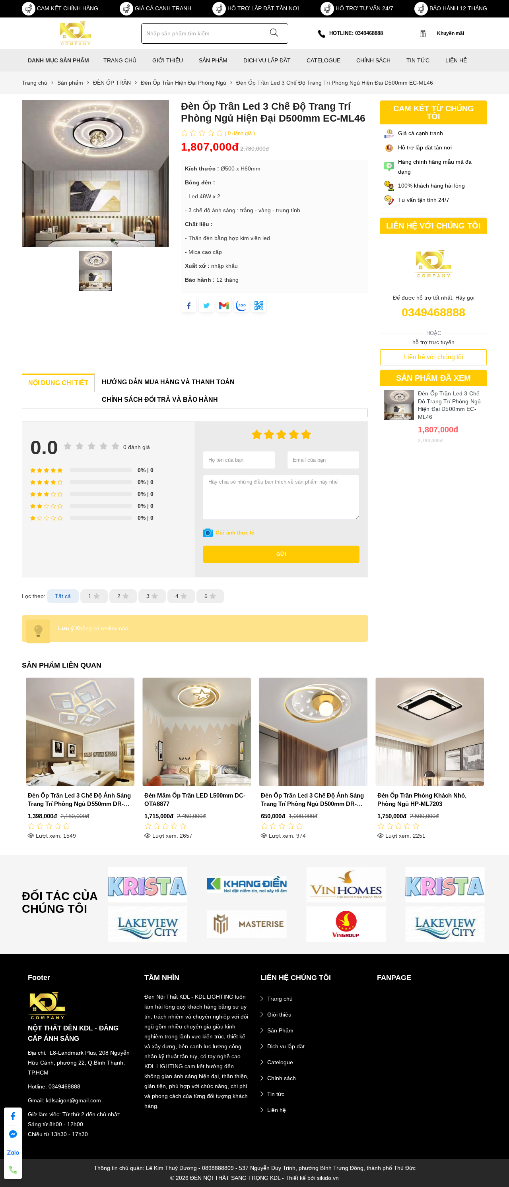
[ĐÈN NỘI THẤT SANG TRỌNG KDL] (75, 33)
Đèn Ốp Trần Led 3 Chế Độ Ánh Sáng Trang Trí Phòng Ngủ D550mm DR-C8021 (79, 803)
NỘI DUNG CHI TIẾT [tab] (58, 383)
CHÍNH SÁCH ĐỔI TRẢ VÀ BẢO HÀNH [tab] (160, 399)
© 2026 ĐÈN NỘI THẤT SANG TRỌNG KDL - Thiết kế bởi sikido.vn (254, 1178)
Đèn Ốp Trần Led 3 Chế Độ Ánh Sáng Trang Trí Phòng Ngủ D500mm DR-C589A (312, 803)
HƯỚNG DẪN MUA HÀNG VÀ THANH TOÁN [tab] (168, 382)
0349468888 (433, 312)
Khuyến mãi (450, 33)
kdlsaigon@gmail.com (73, 1100)
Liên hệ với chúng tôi (433, 357)
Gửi (281, 554)
